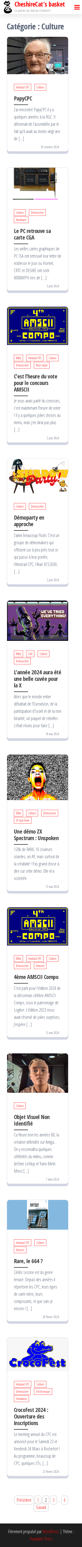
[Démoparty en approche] (37, 476)
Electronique (43, 1391)
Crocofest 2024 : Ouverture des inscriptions (31, 1416)
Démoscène (37, 212)
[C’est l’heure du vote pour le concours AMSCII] (37, 325)
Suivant (41, 1507)
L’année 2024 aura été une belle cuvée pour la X (37, 678)
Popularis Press (41, 1539)
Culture (40, 87)
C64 (30, 654)
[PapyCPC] (37, 55)
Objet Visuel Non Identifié (32, 1120)
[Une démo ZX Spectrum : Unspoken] (37, 777)
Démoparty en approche (29, 520)
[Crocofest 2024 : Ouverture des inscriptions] (37, 1354)
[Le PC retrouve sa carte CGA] (37, 183)
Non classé (42, 365)
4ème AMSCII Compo (36, 977)
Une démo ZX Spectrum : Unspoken (36, 834)
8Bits (18, 358)
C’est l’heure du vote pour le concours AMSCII (35, 382)
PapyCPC (23, 98)
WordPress (51, 1531)
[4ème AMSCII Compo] (37, 926)
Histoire (40, 966)
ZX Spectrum (22, 820)
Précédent (24, 1500)
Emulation (21, 1399)
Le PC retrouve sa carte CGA (32, 234)
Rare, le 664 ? (28, 1261)
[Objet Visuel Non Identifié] (37, 1073)
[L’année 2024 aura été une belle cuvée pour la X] (37, 620)
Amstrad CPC (22, 87)
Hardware (21, 220)
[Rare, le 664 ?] (37, 1214)
